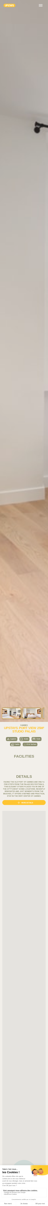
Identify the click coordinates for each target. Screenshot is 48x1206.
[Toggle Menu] (41, 5)
